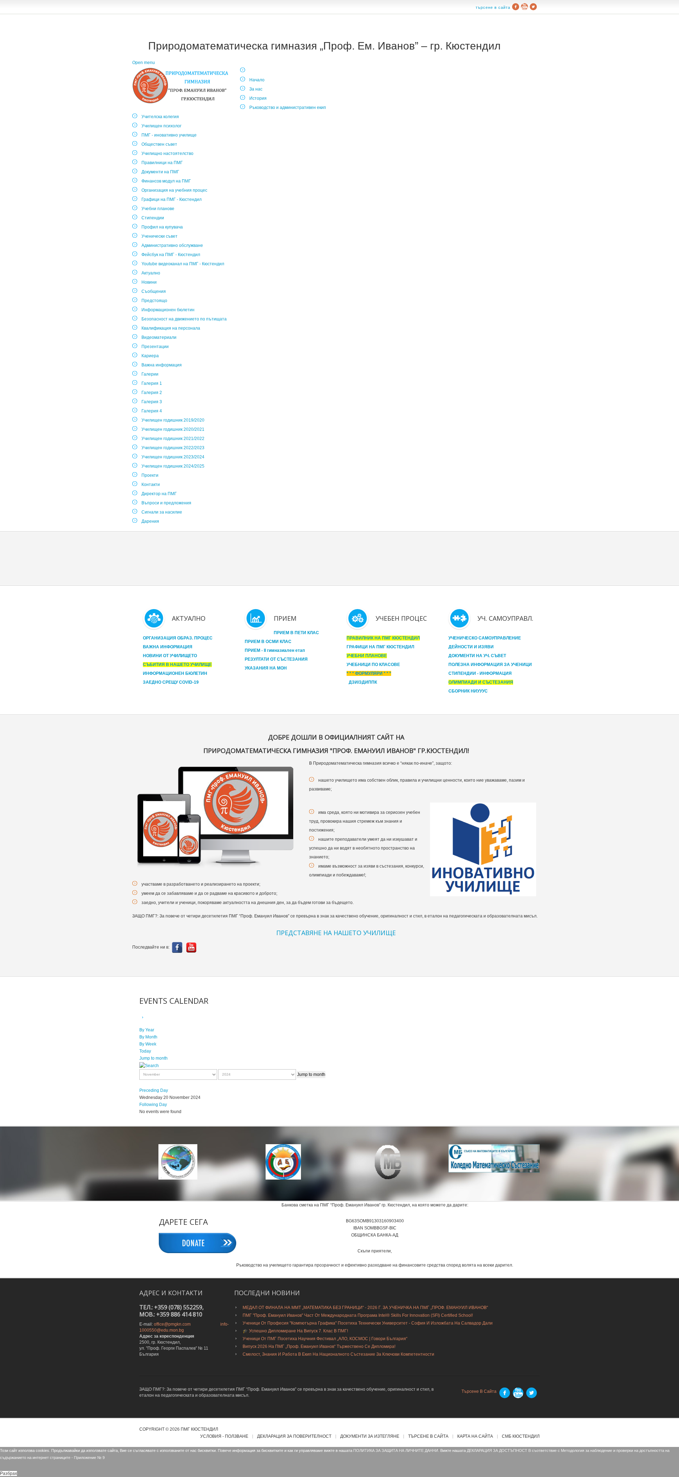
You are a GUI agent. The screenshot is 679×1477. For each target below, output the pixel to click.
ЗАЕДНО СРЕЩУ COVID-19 (171, 682)
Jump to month (153, 1058)
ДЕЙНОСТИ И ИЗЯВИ (471, 646)
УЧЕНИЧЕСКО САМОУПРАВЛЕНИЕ (484, 638)
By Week (147, 1044)
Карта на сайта (475, 1436)
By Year (146, 1029)
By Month (148, 1037)
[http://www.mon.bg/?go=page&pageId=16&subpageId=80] (177, 1162)
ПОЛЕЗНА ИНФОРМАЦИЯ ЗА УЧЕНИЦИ (490, 664)
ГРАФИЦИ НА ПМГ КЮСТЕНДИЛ (380, 646)
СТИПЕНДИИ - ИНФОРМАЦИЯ (480, 673)
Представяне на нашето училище (336, 932)
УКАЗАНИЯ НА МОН (266, 668)
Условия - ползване (224, 1436)
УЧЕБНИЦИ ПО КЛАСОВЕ (373, 664)
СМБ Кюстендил (521, 1436)
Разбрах (8, 1473)
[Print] (150, 1017)
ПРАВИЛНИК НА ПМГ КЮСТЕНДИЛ (383, 638)
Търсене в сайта (493, 7)
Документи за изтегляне (369, 1436)
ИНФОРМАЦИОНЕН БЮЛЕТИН (175, 673)
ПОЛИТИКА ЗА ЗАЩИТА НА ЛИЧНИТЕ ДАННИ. (396, 1450)
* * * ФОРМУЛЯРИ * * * (369, 673)
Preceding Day (153, 1090)
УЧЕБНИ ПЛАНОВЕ (367, 655)
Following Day (153, 1104)
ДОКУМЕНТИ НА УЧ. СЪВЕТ (477, 655)
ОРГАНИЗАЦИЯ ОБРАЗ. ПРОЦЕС (178, 638)
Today (145, 1051)
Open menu (143, 62)
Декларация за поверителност (294, 1436)
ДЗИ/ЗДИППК (363, 682)
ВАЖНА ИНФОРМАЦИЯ (167, 646)
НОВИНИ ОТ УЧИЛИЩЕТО (170, 655)
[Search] (149, 1065)
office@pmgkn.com (172, 1324)
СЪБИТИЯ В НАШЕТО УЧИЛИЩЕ (177, 664)
